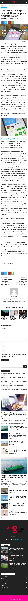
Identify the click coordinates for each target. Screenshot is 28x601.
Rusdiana (6, 18)
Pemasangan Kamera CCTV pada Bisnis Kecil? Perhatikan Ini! (23, 317)
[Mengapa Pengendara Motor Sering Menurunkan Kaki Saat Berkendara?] (4, 550)
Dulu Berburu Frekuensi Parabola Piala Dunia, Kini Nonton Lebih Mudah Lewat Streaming (14, 382)
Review (2, 578)
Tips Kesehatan (4, 587)
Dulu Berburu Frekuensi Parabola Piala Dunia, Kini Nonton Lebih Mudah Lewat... (17, 565)
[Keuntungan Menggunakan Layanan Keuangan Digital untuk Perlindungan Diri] (14, 402)
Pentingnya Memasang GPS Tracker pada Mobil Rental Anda (13, 318)
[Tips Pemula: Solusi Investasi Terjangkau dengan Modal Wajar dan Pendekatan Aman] (4, 436)
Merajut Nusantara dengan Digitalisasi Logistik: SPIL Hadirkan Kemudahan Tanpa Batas (13, 386)
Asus (2, 589)
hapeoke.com (10, 597)
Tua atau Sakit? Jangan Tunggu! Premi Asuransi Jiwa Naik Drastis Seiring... (17, 443)
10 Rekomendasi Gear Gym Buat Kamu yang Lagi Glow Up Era (17, 504)
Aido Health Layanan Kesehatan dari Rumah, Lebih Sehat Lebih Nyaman (6, 282)
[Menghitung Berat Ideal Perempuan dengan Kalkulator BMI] (4, 513)
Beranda (2, 5)
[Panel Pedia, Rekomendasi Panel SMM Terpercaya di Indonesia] (5, 313)
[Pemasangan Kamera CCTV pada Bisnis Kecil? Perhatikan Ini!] (23, 313)
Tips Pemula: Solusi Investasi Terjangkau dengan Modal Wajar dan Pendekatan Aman (17, 435)
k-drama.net (17, 597)
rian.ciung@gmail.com (17, 539)
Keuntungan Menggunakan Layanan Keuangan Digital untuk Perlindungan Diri (13, 378)
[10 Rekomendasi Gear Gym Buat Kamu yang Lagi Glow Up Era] (4, 506)
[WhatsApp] (12, 22)
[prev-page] (13, 322)
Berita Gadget (7, 5)
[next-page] (15, 322)
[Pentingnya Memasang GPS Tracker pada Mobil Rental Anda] (14, 313)
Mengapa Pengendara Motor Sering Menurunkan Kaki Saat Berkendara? (13, 374)
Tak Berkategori (4, 576)
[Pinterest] (9, 22)
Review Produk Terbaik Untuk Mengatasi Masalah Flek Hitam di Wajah (21, 282)
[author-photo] (14, 291)
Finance (2, 585)
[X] (5, 22)
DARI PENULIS (18, 307)
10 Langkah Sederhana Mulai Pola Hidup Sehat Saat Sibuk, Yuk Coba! (14, 390)
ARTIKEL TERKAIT (10, 307)
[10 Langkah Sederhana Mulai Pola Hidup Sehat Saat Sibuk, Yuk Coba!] (4, 491)
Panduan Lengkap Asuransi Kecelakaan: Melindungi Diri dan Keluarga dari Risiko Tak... (17, 450)
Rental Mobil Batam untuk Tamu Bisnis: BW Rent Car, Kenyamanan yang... (17, 497)
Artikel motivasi (4, 580)
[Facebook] (2, 22)
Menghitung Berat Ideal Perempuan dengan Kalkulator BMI (18, 511)
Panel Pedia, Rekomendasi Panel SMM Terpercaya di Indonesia (4, 318)
